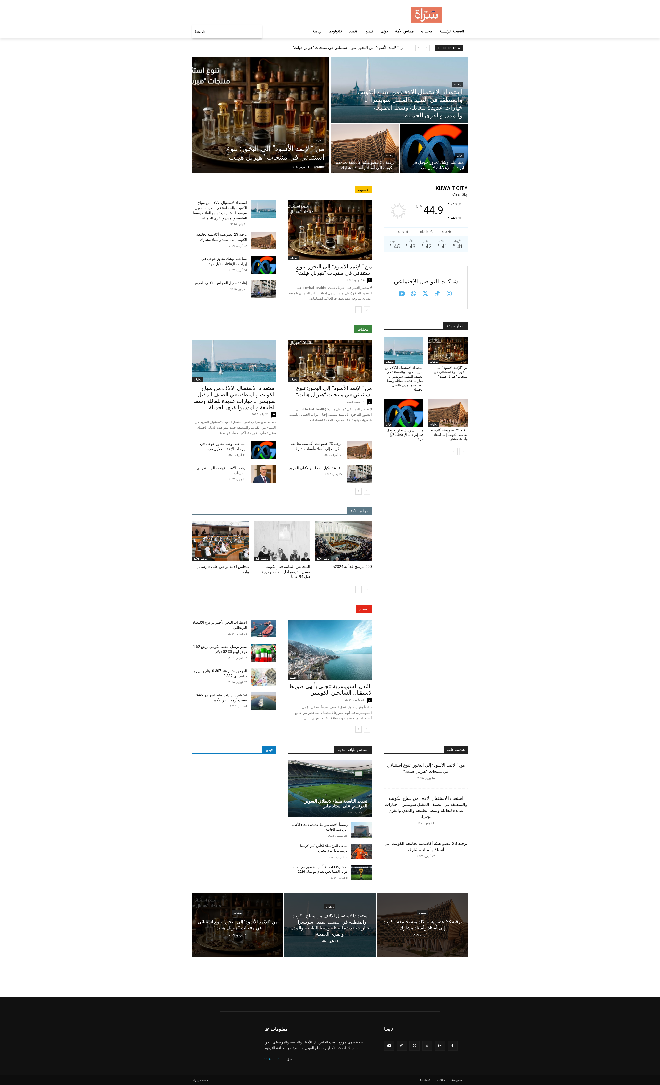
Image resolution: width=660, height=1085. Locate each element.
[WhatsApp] (413, 294)
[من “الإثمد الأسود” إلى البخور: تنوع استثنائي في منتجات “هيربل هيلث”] (260, 115)
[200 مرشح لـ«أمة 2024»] (343, 541)
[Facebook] (453, 1046)
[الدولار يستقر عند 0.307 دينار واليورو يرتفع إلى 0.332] (263, 677)
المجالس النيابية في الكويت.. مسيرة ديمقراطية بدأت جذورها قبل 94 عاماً (285, 571)
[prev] (426, 48)
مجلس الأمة (323, 558)
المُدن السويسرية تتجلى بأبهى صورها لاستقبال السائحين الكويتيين (331, 689)
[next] (418, 48)
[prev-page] (367, 309)
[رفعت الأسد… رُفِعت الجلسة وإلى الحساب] (263, 474)
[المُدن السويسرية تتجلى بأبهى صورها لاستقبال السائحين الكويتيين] (330, 650)
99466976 (272, 1059)
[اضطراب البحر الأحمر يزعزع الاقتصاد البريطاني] (263, 628)
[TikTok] (437, 294)
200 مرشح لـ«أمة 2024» (352, 566)
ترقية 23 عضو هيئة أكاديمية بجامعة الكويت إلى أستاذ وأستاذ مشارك (449, 434)
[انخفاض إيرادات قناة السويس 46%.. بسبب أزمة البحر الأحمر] (263, 701)
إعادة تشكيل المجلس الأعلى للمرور (220, 283)
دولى (459, 155)
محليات (319, 140)
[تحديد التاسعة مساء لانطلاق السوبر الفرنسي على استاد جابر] (330, 788)
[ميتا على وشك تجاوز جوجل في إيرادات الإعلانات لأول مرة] (434, 148)
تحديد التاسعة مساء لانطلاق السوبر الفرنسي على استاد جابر (336, 803)
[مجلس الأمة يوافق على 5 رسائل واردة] (220, 541)
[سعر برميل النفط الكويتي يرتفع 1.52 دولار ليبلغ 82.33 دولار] (263, 653)
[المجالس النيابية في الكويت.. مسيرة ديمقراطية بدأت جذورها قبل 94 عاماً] (282, 541)
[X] (425, 294)
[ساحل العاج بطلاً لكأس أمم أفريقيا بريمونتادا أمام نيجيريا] (361, 851)
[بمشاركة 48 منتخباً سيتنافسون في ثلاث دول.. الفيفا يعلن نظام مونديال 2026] (361, 872)
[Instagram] (449, 294)
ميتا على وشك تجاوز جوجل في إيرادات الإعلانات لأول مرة (404, 434)
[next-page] (358, 309)
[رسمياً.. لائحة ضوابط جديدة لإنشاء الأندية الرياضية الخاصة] (361, 830)
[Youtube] (402, 294)
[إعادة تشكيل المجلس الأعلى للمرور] (263, 289)
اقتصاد (293, 677)
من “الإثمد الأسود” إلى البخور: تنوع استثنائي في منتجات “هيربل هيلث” (349, 47)
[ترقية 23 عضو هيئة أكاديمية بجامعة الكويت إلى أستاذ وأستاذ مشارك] (365, 148)
